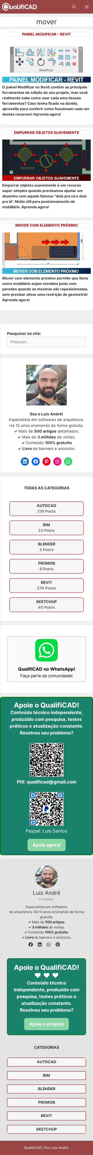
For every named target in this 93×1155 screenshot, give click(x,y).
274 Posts (46, 585)
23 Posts (46, 528)
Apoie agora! (47, 845)
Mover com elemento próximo (46, 225)
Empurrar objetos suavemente (46, 132)
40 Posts (46, 604)
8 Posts (46, 566)
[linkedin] (39, 944)
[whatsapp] (48, 944)
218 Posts (46, 508)
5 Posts (46, 547)
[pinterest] (58, 944)
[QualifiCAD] (19, 7)
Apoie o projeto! (46, 1024)
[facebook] (30, 944)
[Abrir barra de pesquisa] (74, 7)
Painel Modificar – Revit (46, 34)
